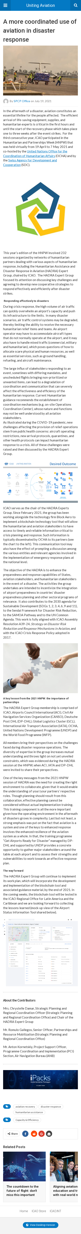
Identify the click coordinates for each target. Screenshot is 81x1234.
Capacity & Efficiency (27, 1119)
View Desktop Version (42, 1225)
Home (24, 1211)
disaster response (51, 1106)
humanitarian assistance (29, 1112)
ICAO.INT (55, 1211)
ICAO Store (39, 1211)
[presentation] (71, 1178)
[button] (5, 5)
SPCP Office (22, 101)
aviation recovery (25, 1106)
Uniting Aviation (40, 5)
